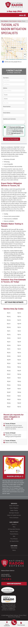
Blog (14, 526)
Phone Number (6, 106)
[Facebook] (2, 579)
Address (5, 88)
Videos (14, 550)
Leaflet (7, 59)
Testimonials (14, 548)
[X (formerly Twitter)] (6, 579)
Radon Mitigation (14, 508)
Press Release (14, 538)
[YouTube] (8, 579)
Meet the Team (14, 531)
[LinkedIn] (4, 579)
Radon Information (14, 505)
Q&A (14, 536)
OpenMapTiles (12, 59)
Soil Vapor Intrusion (14, 513)
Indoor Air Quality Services (14, 515)
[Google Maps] (10, 579)
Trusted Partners (14, 534)
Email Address (6, 112)
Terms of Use (11, 617)
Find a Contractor (14, 517)
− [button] (24, 57)
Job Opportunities (14, 541)
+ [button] (24, 54)
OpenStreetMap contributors (21, 59)
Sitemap (18, 617)
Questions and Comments (9, 119)
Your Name (6, 77)
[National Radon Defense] (14, 622)
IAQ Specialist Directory (14, 529)
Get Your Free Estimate (14, 302)
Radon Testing (14, 510)
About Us (14, 524)
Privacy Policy (22, 615)
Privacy (11, 134)
